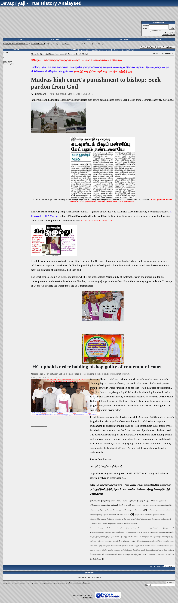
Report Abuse (88, 598)
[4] (102, 558)
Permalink (156, 53)
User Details (123, 39)
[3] (132, 514)
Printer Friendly (168, 47)
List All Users (54, 39)
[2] (145, 509)
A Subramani (38, 93)
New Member (170, 33)
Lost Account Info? (168, 35)
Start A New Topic (147, 47)
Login (172, 28)
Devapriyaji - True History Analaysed (15, 44)
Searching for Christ (38, 44)
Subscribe (170, 583)
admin (5, 53)
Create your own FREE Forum (82, 595)
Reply (158, 47)
